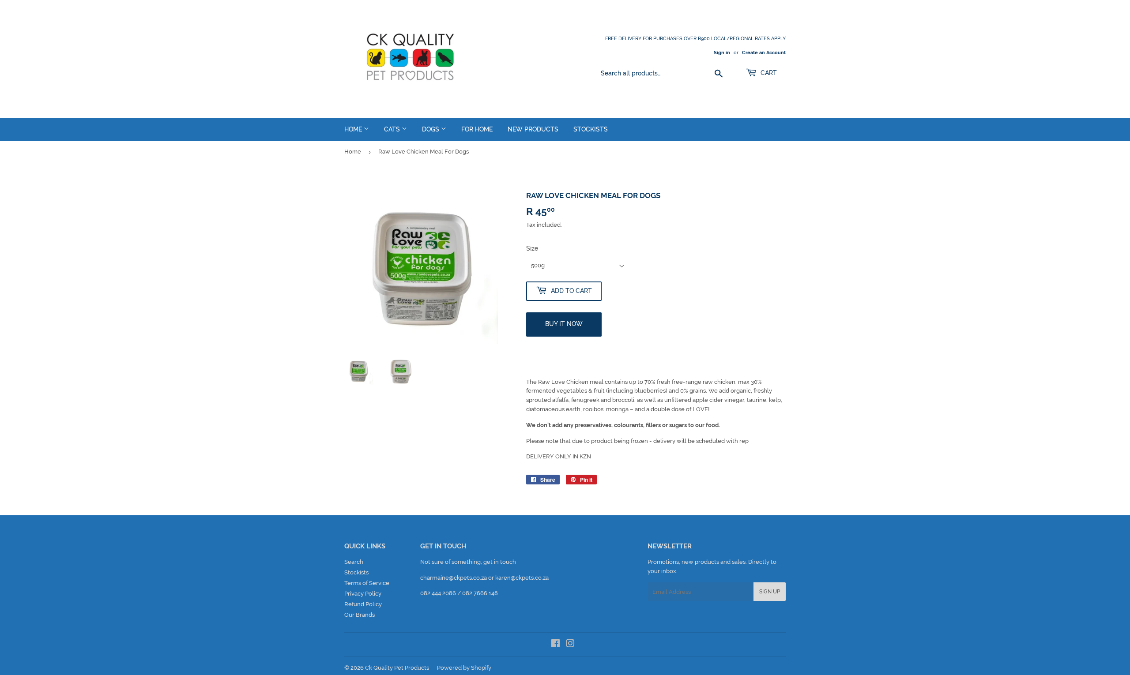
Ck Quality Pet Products (397, 667)
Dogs (431, 129)
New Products (533, 129)
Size (532, 248)
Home (354, 129)
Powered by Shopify (464, 667)
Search (353, 562)
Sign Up (769, 592)
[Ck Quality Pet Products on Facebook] (555, 644)
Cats (393, 129)
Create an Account (764, 53)
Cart (768, 72)
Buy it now (564, 323)
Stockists (590, 129)
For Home (477, 129)
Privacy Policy (362, 593)
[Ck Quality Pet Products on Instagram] (570, 644)
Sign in (722, 53)
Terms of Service (366, 583)
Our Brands (359, 614)
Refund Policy (363, 604)
